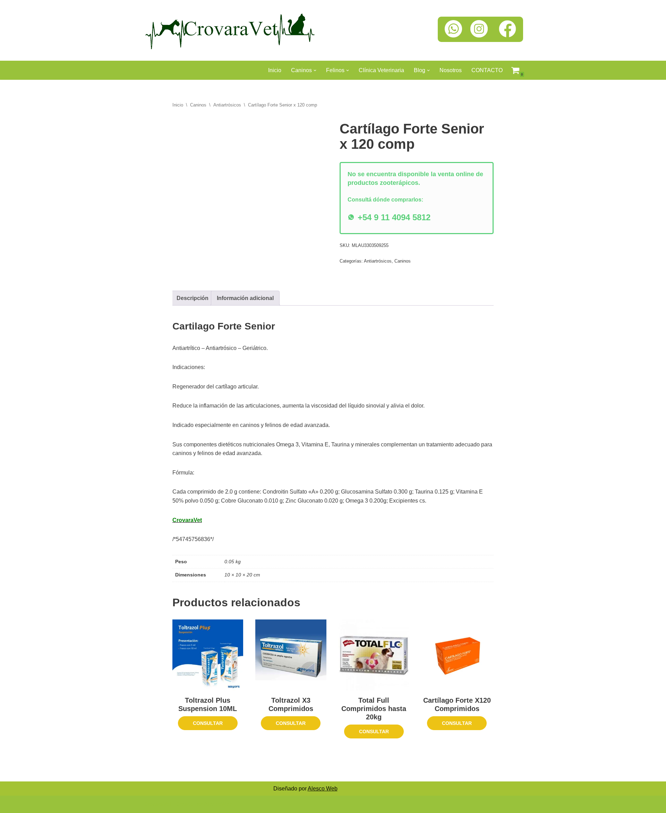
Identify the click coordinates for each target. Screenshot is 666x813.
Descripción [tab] (192, 298)
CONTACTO (487, 70)
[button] (315, 70)
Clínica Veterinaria (381, 70)
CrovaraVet (157, 804)
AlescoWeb (218, 804)
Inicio (274, 70)
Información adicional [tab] (245, 298)
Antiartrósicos (227, 105)
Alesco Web (323, 788)
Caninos (198, 105)
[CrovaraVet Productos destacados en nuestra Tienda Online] (230, 30)
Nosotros (450, 70)
